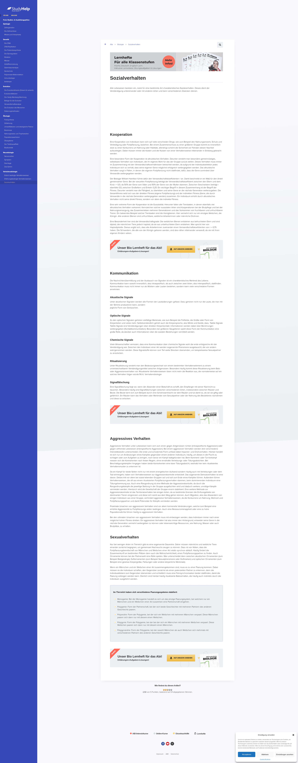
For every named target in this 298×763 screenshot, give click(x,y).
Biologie (120, 44)
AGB (167, 754)
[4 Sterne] (169, 690)
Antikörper (8, 82)
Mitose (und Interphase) (12, 35)
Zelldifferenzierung (11, 64)
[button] (293, 735)
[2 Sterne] (166, 690)
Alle (111, 44)
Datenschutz (175, 754)
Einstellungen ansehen (284, 754)
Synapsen (7, 160)
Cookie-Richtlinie (265, 759)
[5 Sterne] (171, 690)
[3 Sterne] (168, 690)
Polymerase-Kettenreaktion (13, 75)
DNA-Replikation (10, 47)
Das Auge (7, 163)
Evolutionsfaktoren (10, 94)
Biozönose (8, 130)
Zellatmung (8, 123)
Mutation (7, 57)
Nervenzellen (9, 156)
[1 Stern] (164, 690)
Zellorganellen (9, 28)
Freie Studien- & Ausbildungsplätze (16, 20)
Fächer (5, 15)
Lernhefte (201, 734)
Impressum (159, 754)
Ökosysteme (8, 141)
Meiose (6, 61)
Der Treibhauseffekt (11, 144)
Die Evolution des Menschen (14, 108)
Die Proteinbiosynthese (12, 50)
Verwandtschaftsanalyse (12, 104)
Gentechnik (8, 71)
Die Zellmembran (10, 31)
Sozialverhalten (134, 44)
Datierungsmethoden (11, 111)
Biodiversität (8, 148)
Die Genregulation (10, 54)
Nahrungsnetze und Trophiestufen (16, 134)
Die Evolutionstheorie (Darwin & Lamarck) (18, 90)
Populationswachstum (12, 137)
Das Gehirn (8, 167)
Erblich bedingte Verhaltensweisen (16, 175)
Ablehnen (265, 754)
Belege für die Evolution (13, 101)
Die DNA (7, 43)
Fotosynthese (9, 120)
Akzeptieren (246, 754)
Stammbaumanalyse (11, 68)
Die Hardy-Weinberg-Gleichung (15, 97)
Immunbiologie (9, 78)
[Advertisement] (110, 16)
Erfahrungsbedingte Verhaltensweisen (17, 179)
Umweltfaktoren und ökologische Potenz (18, 127)
